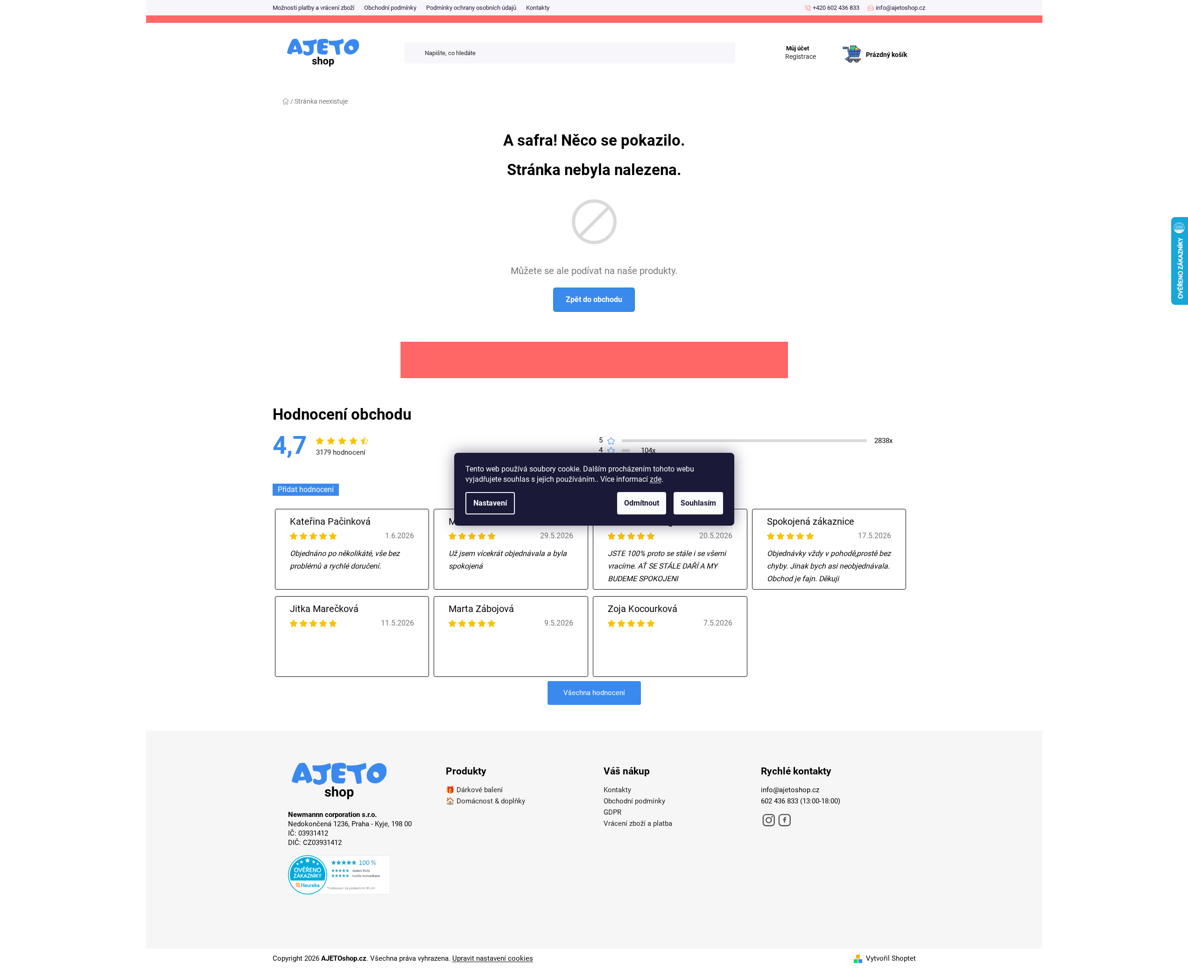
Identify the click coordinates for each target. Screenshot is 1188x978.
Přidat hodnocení (306, 489)
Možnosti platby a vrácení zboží (313, 7)
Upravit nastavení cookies (492, 958)
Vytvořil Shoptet (891, 958)
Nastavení (490, 503)
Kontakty (537, 7)
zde (655, 479)
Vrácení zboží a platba (638, 823)
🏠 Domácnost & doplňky (485, 801)
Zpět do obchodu (594, 299)
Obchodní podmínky (390, 7)
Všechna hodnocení (594, 693)
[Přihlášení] (829, 45)
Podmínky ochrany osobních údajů (471, 7)
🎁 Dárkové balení (474, 790)
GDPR (612, 812)
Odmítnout (641, 503)
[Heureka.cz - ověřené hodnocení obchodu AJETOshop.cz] (357, 876)
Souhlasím (698, 503)
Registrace (800, 56)
